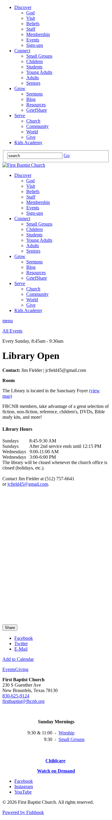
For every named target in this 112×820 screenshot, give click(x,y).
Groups (77, 739)
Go (67, 155)
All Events (12, 330)
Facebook (23, 638)
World (32, 131)
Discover (22, 7)
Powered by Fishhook (23, 812)
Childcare (55, 760)
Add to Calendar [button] (18, 659)
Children (34, 61)
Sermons (34, 93)
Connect (22, 50)
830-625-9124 (15, 695)
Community (37, 126)
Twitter (21, 643)
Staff (30, 29)
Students (34, 66)
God (30, 12)
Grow (19, 88)
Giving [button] (21, 669)
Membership (38, 34)
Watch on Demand (56, 770)
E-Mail (20, 648)
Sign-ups (34, 45)
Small (64, 739)
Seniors (33, 83)
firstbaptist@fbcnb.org (23, 701)
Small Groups (39, 56)
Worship (66, 732)
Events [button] (8, 669)
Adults (32, 77)
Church (33, 120)
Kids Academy (28, 142)
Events (32, 39)
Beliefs (32, 23)
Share (10, 627)
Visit (30, 18)
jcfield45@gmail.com (27, 484)
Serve (19, 115)
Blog (31, 99)
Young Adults (39, 72)
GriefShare (36, 110)
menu (7, 320)
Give (31, 137)
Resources (36, 104)
